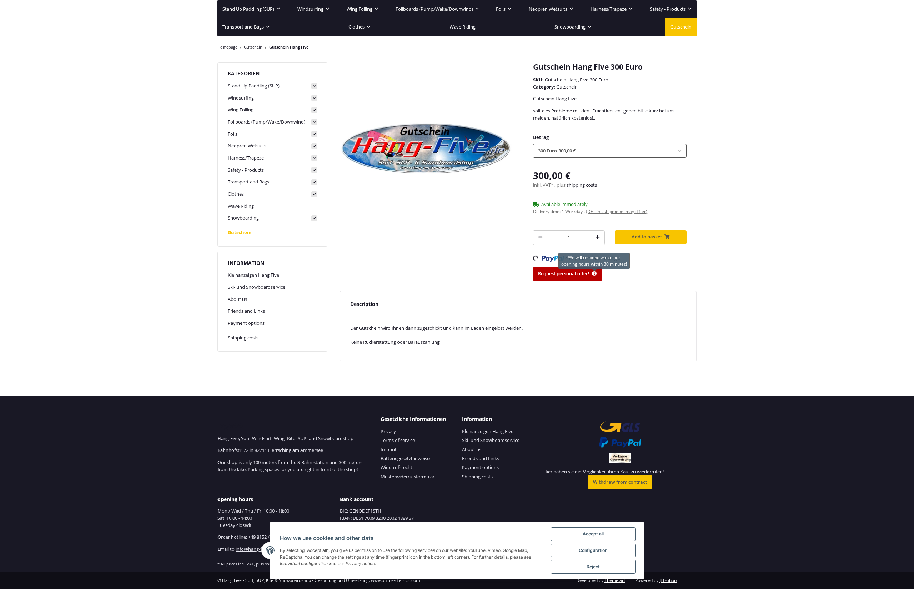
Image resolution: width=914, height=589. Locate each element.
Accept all (593, 534)
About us (237, 299)
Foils (232, 134)
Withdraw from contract (620, 482)
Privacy (388, 431)
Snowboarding (243, 218)
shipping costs (582, 185)
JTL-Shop (668, 580)
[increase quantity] (597, 238)
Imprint (389, 449)
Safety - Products (246, 170)
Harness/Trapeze (246, 158)
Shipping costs (243, 337)
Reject (593, 566)
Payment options (246, 323)
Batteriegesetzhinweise (405, 458)
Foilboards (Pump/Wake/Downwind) (266, 122)
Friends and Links (246, 311)
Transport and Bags (248, 181)
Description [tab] (364, 304)
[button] (610, 151)
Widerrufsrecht (396, 467)
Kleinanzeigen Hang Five (253, 275)
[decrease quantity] (540, 238)
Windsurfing (241, 98)
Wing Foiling (240, 109)
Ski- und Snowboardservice (256, 287)
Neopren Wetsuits (247, 145)
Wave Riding (241, 206)
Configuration (593, 550)
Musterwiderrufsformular (408, 476)
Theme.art (614, 580)
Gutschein (567, 87)
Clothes (236, 194)
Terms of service (398, 440)
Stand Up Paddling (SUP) (254, 85)
